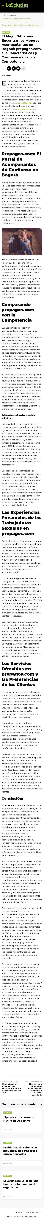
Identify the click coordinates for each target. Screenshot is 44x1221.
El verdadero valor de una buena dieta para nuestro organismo (21, 1184)
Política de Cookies (32, 1212)
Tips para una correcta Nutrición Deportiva (18, 1119)
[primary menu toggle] (3, 6)
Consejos (6, 32)
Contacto (17, 1212)
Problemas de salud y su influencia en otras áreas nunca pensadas (20, 1151)
